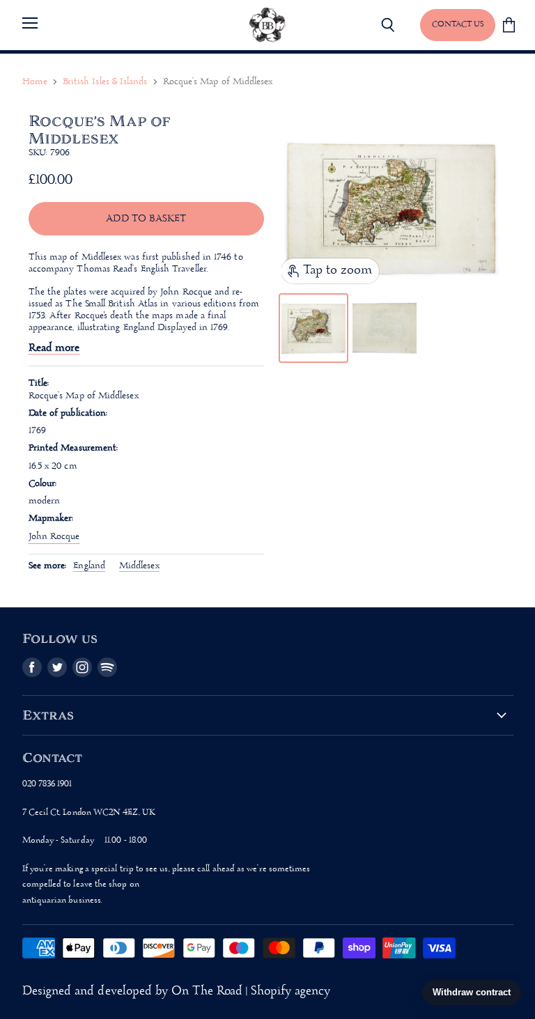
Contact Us (457, 24)
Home (34, 82)
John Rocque (54, 536)
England (89, 565)
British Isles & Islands (105, 82)
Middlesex (139, 565)
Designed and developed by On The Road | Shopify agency (176, 991)
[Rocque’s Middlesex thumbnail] (313, 328)
